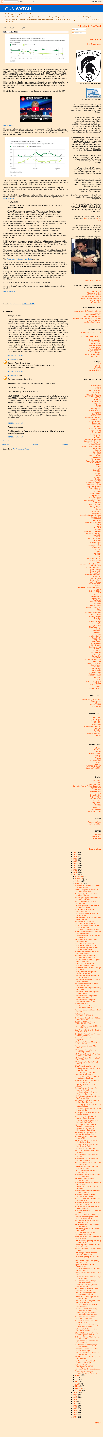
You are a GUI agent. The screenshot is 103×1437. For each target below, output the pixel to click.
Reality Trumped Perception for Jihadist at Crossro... (86, 972)
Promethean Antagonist (93, 607)
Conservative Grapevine (92, 441)
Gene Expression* (94, 497)
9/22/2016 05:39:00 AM (15, 371)
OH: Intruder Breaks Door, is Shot (87, 929)
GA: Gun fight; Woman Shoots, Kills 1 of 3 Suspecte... (87, 1043)
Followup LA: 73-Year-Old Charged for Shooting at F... (87, 886)
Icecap (99, 526)
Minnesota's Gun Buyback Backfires (88, 1369)
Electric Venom (96, 477)
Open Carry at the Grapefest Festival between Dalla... (88, 1031)
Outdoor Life (97, 594)
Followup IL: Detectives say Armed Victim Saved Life (87, 1175)
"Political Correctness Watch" (91, 298)
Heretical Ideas (96, 517)
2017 (75, 872)
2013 (75, 1397)
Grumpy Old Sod (95, 506)
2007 (75, 1410)
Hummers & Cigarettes (93, 522)
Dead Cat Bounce (95, 455)
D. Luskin (98, 732)
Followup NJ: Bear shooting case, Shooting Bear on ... (87, 992)
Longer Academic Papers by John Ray (87, 311)
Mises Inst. (97, 735)
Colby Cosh (97, 436)
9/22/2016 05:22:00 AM (15, 355)
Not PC (98, 589)
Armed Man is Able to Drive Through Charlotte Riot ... (88, 968)
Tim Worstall (97, 658)
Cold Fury (97, 437)
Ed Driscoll (97, 472)
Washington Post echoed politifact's (19, 259)
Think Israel (97, 838)
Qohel (99, 611)
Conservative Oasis (94, 443)
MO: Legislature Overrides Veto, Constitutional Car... (86, 1141)
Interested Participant (93, 533)
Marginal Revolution (94, 734)
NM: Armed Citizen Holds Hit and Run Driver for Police (86, 1145)
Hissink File (97, 757)
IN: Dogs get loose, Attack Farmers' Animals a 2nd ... (87, 1338)
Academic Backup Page (92, 316)
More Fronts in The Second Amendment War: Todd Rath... (86, 922)
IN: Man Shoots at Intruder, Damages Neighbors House (88, 932)
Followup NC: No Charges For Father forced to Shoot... (86, 996)
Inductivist (97, 528)
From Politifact (8, 198)
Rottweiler (97, 632)
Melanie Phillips (95, 799)
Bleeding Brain (96, 408)
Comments (78, 33)
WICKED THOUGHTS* (93, 681)
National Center (95, 578)
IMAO (99, 524)
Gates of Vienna (95, 493)
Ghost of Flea (96, 499)
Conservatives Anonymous (91, 446)
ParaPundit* (97, 600)
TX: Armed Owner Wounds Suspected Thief (84, 1179)
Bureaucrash (96, 423)
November (79, 879)
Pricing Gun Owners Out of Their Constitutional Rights (86, 1350)
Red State (97, 618)
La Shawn (97, 549)
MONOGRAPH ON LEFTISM (91, 333)
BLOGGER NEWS (94, 410)
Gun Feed (97, 508)
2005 (75, 1415)
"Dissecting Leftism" (94, 293)
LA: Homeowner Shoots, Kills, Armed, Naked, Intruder (85, 1073)
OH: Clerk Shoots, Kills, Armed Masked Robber (86, 1286)
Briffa (99, 782)
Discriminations (95, 463)
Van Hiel (98, 365)
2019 (75, 868)
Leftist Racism (96, 343)
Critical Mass (96, 448)
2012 (75, 1399)
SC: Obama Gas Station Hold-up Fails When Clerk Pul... (86, 1326)
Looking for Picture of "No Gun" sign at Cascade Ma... (88, 918)
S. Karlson (97, 730)
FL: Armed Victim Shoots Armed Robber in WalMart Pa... (86, 1121)
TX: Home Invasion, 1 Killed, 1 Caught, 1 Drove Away (86, 1318)
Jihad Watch (97, 535)
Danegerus (97, 454)
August (78, 1375)
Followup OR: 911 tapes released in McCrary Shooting (87, 1203)
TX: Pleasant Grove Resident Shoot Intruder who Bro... (87, 1019)
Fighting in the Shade (93, 486)
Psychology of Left (94, 351)
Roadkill (98, 629)
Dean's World (96, 457)
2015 (75, 1393)
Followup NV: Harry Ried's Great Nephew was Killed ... (86, 1159)
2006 (75, 1412)
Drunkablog (97, 470)
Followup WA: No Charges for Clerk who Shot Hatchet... (87, 1301)
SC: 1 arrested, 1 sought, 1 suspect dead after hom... (87, 1069)
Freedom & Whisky (94, 822)
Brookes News (96, 750)
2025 (75, 854)
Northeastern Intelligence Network (89, 587)
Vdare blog (97, 667)
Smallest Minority (95, 647)
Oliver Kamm (96, 802)
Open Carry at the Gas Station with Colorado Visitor (87, 1245)
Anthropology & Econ (93, 394)
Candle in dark (96, 425)
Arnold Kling (97, 719)
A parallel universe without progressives (84, 1265)
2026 (75, 852)
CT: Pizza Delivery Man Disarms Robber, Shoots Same (86, 948)
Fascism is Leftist (95, 345)
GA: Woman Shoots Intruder (85, 1066)
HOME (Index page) (94, 44)
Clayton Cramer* (95, 430)
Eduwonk (98, 703)
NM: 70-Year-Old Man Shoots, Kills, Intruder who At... (87, 1199)
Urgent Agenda (96, 665)
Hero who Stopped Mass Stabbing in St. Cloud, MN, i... (88, 1027)
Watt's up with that (95, 674)
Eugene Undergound (93, 483)
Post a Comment (8, 441)
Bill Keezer (97, 405)
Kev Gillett (97, 755)
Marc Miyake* (96, 706)
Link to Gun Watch (9, 291)
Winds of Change (95, 685)
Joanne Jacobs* (95, 705)
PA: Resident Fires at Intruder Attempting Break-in (85, 1051)
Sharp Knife (97, 640)
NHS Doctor (97, 800)
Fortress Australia (95, 753)
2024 (75, 857)
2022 (75, 861)
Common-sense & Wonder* (91, 439)
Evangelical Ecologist (93, 484)
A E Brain (98, 748)
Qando (99, 609)
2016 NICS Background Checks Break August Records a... (86, 1334)
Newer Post (6, 444)
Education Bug (96, 701)
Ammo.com (97, 392)
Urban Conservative (94, 663)
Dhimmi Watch (96, 459)
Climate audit (96, 432)
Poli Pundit (97, 603)
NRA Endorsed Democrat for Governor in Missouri (85, 1233)
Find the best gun (95, 488)
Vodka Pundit (96, 672)
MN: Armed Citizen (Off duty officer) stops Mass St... (87, 1059)
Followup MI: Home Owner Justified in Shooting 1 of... (87, 980)
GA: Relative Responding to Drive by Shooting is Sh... (88, 1241)
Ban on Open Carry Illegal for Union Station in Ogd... (87, 1297)
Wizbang (98, 687)
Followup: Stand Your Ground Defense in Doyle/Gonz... (85, 1195)
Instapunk (97, 529)
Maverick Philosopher (93, 567)
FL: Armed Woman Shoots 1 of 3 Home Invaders (86, 1305)
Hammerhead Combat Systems (90, 515)
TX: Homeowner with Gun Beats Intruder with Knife (86, 984)
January (78, 1390)
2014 (75, 1395)
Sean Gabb (97, 808)
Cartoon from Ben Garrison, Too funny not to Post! (86, 1089)
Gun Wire (98, 510)
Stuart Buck (97, 654)
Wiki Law (98, 683)
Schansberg (97, 634)
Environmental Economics (92, 726)
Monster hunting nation (93, 575)
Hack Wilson (96, 511)
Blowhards (97, 412)
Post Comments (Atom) (21, 449)
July (77, 1377)
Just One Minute (95, 542)
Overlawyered (96, 596)
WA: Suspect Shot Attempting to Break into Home (86, 1346)
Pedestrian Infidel (95, 602)
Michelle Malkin (95, 571)
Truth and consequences (92, 659)
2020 (75, 865)
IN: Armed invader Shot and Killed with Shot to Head (87, 952)
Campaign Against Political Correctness (87, 786)
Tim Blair (98, 764)
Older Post (64, 444)
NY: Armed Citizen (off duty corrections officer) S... (84, 910)
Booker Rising (96, 416)
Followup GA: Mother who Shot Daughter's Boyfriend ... (86, 1330)
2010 (75, 1404)
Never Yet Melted (95, 584)
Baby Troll (97, 398)
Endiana (98, 479)
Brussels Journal (95, 421)
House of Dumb (95, 791)
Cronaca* (98, 450)
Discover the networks (93, 461)
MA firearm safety (95, 560)
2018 (75, 870)
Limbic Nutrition (95, 795)
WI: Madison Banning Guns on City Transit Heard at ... (87, 1207)
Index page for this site (93, 280)
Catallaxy (98, 752)
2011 (75, 1401)
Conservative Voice (94, 445)
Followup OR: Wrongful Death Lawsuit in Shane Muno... (85, 1293)
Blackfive (98, 407)
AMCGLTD (97, 389)
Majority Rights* (95, 797)
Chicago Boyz (96, 721)
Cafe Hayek (97, 723)
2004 (75, 1417)
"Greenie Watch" (95, 300)
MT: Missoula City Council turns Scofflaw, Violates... (86, 894)
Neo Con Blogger (95, 582)
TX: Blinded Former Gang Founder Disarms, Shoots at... (87, 1035)
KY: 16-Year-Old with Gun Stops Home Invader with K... (86, 1289)
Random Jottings (95, 616)
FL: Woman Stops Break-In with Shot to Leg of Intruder (88, 1105)
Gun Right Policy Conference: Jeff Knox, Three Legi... (87, 926)
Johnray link (97, 313)
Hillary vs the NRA (81, 1004)
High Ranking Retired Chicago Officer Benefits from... (86, 1093)
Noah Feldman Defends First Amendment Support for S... (85, 956)
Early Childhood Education (91, 699)
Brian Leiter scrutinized (93, 418)
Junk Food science (94, 538)
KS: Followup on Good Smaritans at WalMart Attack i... (87, 1097)
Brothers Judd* (96, 419)
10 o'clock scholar (95, 385)
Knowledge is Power (94, 546)
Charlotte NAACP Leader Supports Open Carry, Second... (87, 960)
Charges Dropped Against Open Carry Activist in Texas (86, 1217)
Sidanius (98, 367)
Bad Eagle (97, 399)
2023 (75, 859)
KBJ (99, 544)
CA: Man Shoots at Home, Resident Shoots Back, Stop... (87, 906)
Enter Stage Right (95, 481)
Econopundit (96, 724)
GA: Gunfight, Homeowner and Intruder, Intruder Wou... (86, 1253)
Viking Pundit (96, 670)
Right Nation (96, 623)
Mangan (98, 562)
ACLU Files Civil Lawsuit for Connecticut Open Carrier (85, 964)
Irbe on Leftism (96, 356)
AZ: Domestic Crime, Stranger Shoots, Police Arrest (85, 1282)
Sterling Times (96, 809)
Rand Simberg (96, 614)
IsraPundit (97, 835)
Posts (76, 29)
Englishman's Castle (94, 811)
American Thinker (95, 390)
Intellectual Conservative (92, 531)
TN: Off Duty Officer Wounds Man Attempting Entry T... (87, 1221)
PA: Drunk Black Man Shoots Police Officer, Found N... (87, 1269)
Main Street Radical (94, 558)
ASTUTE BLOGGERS (93, 396)
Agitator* (98, 387)
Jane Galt (98, 728)
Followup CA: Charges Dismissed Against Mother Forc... (87, 1354)
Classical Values (95, 428)
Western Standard (95, 676)
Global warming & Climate (92, 501)
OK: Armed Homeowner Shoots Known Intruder (86, 1171)
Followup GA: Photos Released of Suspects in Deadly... (87, 976)
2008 (75, 1408)
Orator (99, 593)
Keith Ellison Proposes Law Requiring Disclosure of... (85, 1015)
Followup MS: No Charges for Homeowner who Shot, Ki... (85, 1000)
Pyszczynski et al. (95, 371)
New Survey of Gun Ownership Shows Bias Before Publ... (86, 1007)
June (77, 1379)
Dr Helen (98, 466)
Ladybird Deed (96, 548)
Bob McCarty (96, 414)
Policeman (97, 804)
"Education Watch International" (90, 297)
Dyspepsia (97, 473)
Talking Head (96, 656)
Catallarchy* (97, 427)
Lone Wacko (97, 553)
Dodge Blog (97, 464)
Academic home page (93, 315)
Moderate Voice (95, 573)
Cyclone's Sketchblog (93, 768)
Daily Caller (97, 452)
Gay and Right (96, 495)
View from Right (95, 668)
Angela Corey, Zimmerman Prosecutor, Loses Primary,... (86, 1372)
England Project (95, 788)
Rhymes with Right (94, 622)
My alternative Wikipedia (92, 322)
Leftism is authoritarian (93, 354)
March (77, 1386)
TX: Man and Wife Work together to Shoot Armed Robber (87, 898)
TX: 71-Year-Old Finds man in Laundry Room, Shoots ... (85, 1117)
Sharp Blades (96, 638)
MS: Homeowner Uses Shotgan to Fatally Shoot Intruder (87, 1101)
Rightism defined (95, 340)
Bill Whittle (97, 678)
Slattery (98, 762)
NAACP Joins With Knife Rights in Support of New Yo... (87, 890)
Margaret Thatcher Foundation (90, 564)
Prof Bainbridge (95, 605)
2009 (75, 1406)
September (79, 883)
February (78, 1388)
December (79, 876)
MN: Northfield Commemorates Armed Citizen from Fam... (86, 1133)
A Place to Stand (95, 824)
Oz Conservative (95, 761)
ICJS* (99, 759)
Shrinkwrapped (96, 643)
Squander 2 (97, 649)
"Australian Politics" (94, 295)
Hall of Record (96, 513)
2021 (75, 863)
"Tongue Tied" (96, 291)
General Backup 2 (95, 320)
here (86, 218)
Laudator (98, 551)
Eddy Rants (97, 475)
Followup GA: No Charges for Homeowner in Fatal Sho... (85, 1129)
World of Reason (95, 688)
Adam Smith (97, 717)
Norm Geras (97, 789)
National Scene (95, 580)
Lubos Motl (97, 555)
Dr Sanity (98, 468)
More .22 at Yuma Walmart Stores (87, 1214)
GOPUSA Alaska (95, 504)
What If (98, 679)
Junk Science (96, 540)
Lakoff (99, 363)
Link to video (7, 125)
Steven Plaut (96, 836)
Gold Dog (98, 502)
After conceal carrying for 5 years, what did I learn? (87, 1261)
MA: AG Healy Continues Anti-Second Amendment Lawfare (86, 1314)
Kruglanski (97, 369)
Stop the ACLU (96, 652)
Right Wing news (95, 627)
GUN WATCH (18, 8)
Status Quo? (97, 353)
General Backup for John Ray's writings (87, 318)
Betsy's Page (96, 403)
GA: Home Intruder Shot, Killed (86, 1148)
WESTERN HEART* (94, 766)
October (78, 881)
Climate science (95, 434)
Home (35, 444)
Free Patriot (97, 492)
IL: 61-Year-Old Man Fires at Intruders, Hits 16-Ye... (85, 1023)
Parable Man (96, 598)
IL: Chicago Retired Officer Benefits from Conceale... (87, 1113)
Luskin (99, 557)
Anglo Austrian (96, 780)
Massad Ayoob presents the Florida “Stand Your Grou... (87, 1191)
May (77, 1382)
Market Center (96, 566)
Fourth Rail (97, 490)
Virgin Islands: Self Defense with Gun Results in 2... (86, 1342)
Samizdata (97, 806)
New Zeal (97, 585)
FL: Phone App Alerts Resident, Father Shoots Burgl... (86, 1362)
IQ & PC (98, 793)
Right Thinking (96, 625)
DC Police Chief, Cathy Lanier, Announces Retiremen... (86, 1310)
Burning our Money (94, 784)
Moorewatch (97, 576)
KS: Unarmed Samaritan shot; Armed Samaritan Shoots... (88, 1163)
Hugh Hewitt (97, 520)
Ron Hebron (97, 631)
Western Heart (96, 302)
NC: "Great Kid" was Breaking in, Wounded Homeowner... (86, 1125)
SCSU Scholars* (95, 636)
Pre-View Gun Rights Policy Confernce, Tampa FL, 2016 (85, 944)
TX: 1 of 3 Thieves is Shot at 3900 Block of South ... (87, 1322)
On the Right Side (95, 591)
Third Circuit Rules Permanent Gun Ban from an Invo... (87, 1081)
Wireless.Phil (13, 359)
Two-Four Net (96, 661)
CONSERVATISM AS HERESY (90, 336)
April (77, 1384)
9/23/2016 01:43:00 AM (15, 423)
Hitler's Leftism (96, 519)
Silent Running (96, 645)
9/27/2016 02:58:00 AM (15, 437)
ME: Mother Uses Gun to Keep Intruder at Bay (86, 940)
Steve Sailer (97, 650)
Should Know (96, 641)
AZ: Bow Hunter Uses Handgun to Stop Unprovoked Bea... (87, 1077)
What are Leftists (95, 349)
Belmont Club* (96, 401)
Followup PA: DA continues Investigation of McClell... (84, 1366)
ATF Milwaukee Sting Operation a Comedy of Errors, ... (87, 1167)
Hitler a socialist (95, 347)
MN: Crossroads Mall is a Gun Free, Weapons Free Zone (87, 1055)
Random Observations (93, 613)
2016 (75, 874)
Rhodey (98, 620)
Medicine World (95, 569)
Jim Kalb (98, 537)
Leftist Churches (95, 342)
